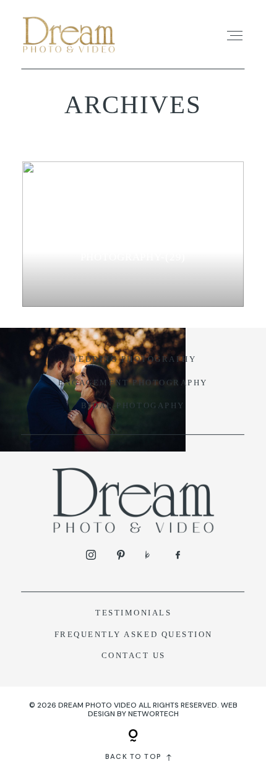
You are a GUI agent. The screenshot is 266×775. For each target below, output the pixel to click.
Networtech (153, 714)
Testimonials (133, 613)
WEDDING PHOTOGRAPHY (133, 359)
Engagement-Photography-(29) (133, 249)
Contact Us (133, 655)
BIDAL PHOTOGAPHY (132, 405)
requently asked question (136, 634)
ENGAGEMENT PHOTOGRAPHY (133, 383)
